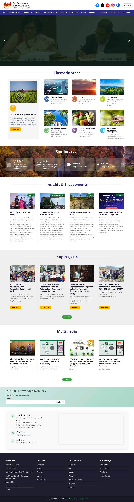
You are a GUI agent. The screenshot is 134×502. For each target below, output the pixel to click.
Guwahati (71, 472)
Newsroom (73, 12)
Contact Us (126, 12)
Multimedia (104, 464)
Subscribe (57, 402)
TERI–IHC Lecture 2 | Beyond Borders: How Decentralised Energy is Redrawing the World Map (82, 362)
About (36, 12)
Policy (39, 468)
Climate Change (57, 97)
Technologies (41, 479)
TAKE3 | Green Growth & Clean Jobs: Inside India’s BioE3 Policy (50, 361)
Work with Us (114, 12)
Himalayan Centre (75, 479)
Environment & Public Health (87, 129)
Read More (15, 307)
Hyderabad (72, 483)
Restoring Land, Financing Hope (80, 213)
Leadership (9, 482)
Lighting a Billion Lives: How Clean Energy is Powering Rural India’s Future (22, 361)
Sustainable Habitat (59, 128)
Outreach (40, 464)
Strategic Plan (10, 468)
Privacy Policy (73, 498)
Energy (81, 97)
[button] (123, 165)
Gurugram (72, 476)
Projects (40, 472)
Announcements (11, 486)
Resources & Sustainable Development (112, 130)
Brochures (104, 472)
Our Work (27, 12)
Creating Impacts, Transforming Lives (19, 472)
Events (83, 12)
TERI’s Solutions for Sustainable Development (17, 477)
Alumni (7, 489)
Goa (70, 468)
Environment (112, 97)
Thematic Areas (13, 12)
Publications (61, 12)
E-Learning (103, 12)
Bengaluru (72, 464)
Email (8, 399)
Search (128, 5)
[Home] (17, 5)
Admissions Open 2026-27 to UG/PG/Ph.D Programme (110, 213)
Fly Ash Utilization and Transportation (49, 213)
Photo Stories (105, 476)
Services (40, 476)
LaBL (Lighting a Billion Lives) (20, 213)
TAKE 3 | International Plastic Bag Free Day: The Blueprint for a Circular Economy (109, 362)
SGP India (92, 12)
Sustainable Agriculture (23, 114)
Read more (15, 129)
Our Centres (47, 12)
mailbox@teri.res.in (23, 435)
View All (67, 317)
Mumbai (71, 487)
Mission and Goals (12, 464)
